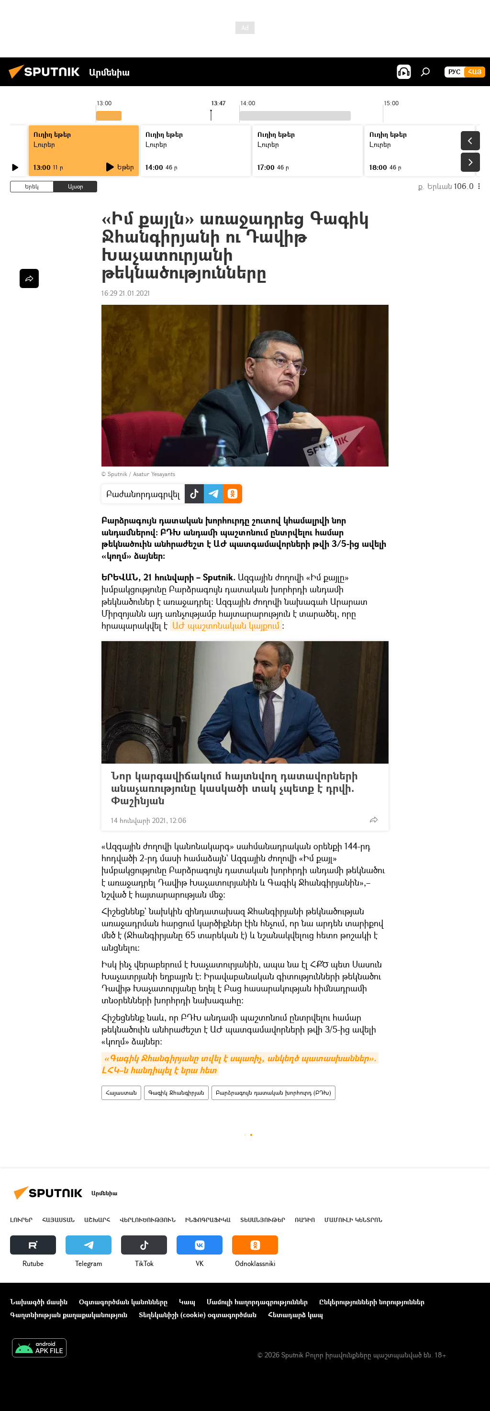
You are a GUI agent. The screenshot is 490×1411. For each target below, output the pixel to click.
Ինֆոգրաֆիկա (208, 1220)
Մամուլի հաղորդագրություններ (257, 1301)
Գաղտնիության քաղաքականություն (68, 1314)
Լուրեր (44, 144)
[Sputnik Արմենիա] (47, 79)
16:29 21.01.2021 (125, 293)
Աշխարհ (97, 1220)
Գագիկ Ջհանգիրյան (176, 1093)
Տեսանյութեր (262, 1220)
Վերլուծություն (148, 1220)
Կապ (187, 1301)
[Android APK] (39, 1348)
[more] (373, 819)
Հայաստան (121, 1093)
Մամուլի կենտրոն (353, 1220)
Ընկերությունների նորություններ (371, 1301)
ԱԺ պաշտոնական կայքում (225, 625)
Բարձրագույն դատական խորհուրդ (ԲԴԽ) (273, 1093)
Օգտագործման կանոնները (123, 1301)
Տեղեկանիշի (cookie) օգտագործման (197, 1314)
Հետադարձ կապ (295, 1314)
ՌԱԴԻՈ (305, 1220)
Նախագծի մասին (38, 1301)
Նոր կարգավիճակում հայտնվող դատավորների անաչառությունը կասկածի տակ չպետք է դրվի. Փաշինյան (234, 788)
